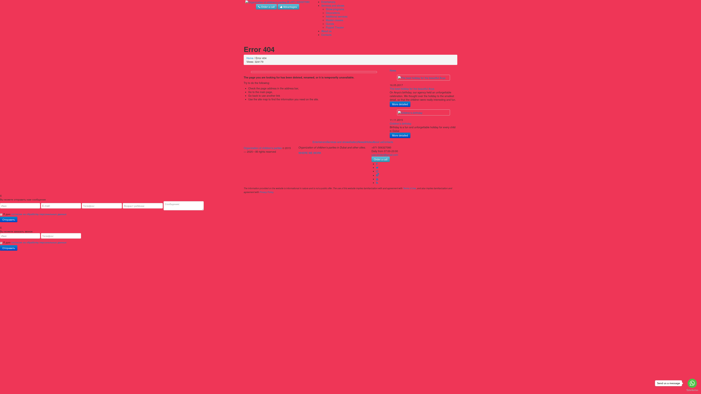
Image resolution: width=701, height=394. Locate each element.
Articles (368, 142)
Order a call (267, 7)
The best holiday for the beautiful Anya (412, 88)
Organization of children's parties (263, 148)
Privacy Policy (266, 192)
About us (326, 31)
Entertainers (328, 2)
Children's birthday (400, 123)
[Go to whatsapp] (692, 383)
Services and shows (332, 5)
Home (249, 58)
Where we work (309, 153)
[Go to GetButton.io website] (692, 390)
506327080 (300, 2)
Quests (330, 24)
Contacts (326, 34)
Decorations (333, 13)
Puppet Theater (335, 27)
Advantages (289, 7)
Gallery (354, 142)
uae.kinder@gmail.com (384, 155)
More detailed (400, 104)
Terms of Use (409, 188)
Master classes (334, 20)
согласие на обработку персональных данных (38, 214)
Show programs (335, 9)
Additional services (336, 16)
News (393, 70)
